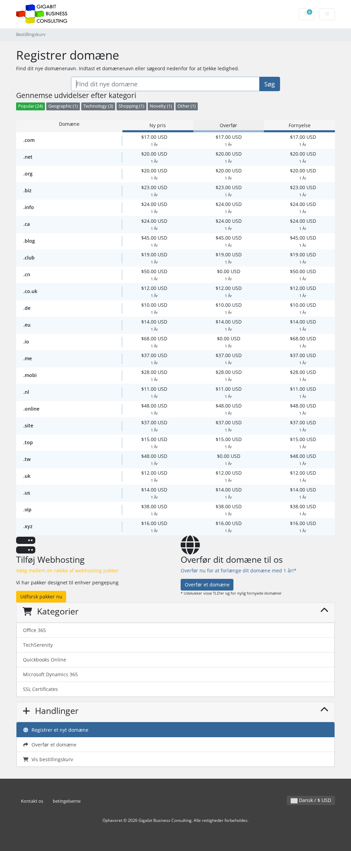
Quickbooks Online (44, 659)
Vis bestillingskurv (51, 759)
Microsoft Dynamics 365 (50, 674)
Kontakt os (32, 801)
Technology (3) (98, 106)
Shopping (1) (131, 106)
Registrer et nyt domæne (58, 730)
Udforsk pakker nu (41, 596)
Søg (269, 84)
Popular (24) (30, 106)
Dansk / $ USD (314, 800)
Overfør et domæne (207, 584)
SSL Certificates (40, 689)
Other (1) (187, 106)
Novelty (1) (161, 106)
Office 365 (34, 630)
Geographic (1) (63, 106)
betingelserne (67, 801)
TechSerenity (38, 645)
